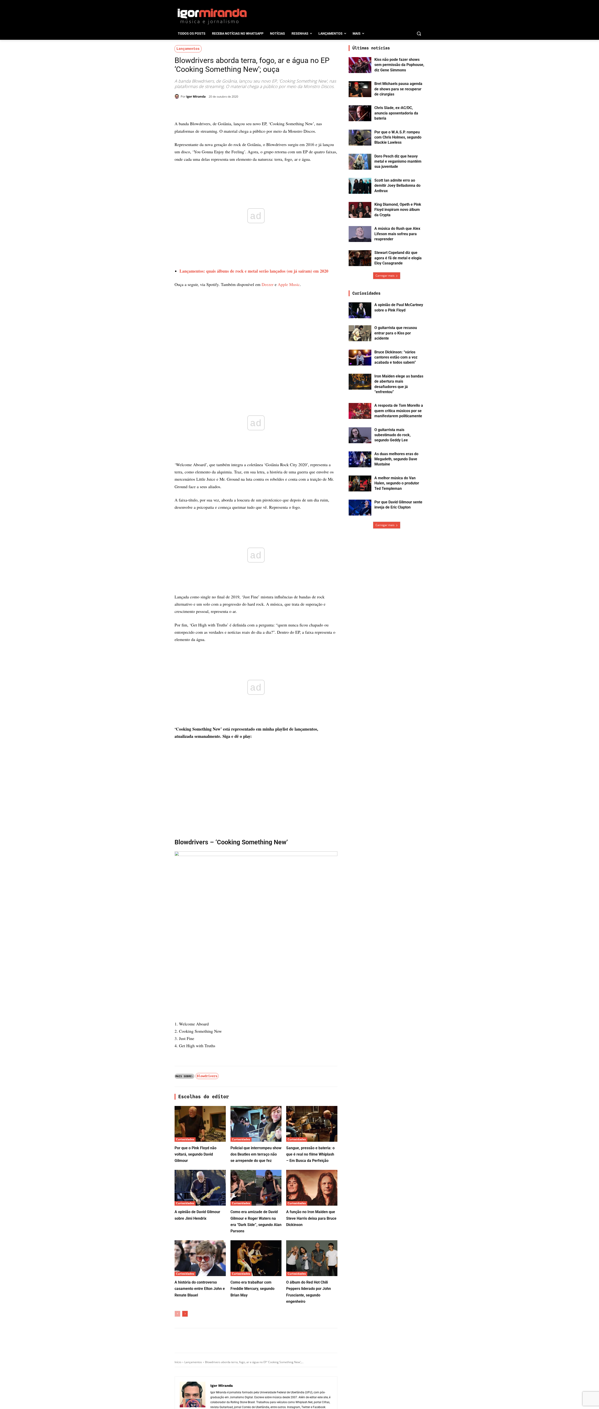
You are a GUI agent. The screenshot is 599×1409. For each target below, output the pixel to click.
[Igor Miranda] (178, 96)
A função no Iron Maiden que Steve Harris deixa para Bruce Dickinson (311, 1218)
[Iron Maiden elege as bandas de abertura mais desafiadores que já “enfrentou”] (360, 382)
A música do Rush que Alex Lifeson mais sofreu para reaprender (397, 233)
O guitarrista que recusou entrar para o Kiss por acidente (395, 333)
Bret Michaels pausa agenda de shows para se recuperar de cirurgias (398, 88)
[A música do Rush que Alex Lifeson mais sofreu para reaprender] (360, 234)
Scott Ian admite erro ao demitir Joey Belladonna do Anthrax (397, 185)
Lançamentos (188, 49)
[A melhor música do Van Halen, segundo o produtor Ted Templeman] (360, 483)
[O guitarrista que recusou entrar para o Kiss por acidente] (360, 333)
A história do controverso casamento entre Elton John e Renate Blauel (200, 1288)
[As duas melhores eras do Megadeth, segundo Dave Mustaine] (360, 459)
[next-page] (185, 1314)
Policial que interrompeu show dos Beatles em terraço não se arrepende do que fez (255, 1154)
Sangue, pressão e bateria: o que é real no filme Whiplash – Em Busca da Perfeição (310, 1154)
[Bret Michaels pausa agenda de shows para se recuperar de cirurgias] (360, 89)
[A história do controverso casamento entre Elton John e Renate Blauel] (200, 1258)
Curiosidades (185, 1139)
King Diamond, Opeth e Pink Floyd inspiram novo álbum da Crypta (397, 209)
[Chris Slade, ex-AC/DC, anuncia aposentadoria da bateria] (360, 113)
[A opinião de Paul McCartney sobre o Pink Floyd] (360, 310)
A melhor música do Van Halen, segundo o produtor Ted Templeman (396, 483)
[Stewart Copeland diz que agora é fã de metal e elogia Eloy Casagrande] (360, 258)
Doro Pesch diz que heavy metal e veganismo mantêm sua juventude (397, 161)
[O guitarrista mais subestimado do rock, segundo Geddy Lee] (360, 435)
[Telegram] (250, 108)
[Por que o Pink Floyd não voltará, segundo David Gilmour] (200, 1124)
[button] (418, 33)
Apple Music (289, 284)
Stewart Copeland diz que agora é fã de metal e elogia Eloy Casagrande (398, 257)
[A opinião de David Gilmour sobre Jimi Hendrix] (200, 1188)
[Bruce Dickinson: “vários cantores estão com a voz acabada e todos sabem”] (360, 358)
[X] (229, 108)
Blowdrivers (207, 1076)
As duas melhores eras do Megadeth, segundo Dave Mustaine (396, 459)
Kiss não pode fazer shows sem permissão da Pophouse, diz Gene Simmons (399, 64)
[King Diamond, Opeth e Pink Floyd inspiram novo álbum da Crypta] (360, 210)
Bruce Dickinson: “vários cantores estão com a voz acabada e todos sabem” (395, 357)
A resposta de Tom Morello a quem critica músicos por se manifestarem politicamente (398, 410)
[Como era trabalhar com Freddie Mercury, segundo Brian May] (256, 1258)
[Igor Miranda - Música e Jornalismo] (212, 16)
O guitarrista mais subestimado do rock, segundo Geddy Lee (392, 435)
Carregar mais (385, 276)
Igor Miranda (196, 96)
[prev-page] (177, 1314)
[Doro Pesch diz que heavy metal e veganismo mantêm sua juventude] (360, 162)
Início (178, 1362)
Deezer (268, 284)
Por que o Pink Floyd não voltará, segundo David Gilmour (195, 1154)
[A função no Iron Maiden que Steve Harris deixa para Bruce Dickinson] (311, 1188)
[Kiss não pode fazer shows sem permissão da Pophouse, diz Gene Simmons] (360, 65)
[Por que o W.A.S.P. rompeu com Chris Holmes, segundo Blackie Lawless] (360, 138)
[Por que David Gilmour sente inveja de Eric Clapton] (360, 508)
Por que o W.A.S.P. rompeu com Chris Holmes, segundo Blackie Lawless (397, 137)
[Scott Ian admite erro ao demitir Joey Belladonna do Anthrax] (360, 186)
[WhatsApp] (239, 108)
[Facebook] (218, 108)
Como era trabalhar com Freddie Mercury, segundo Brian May (252, 1288)
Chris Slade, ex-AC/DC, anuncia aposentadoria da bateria (396, 113)
